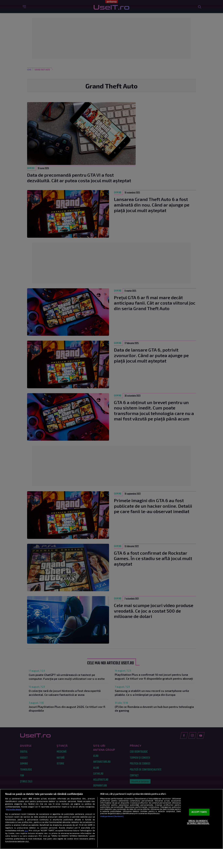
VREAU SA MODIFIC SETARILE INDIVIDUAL (198, 822)
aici (26, 830)
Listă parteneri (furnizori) (111, 816)
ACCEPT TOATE (199, 812)
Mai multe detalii (13, 809)
